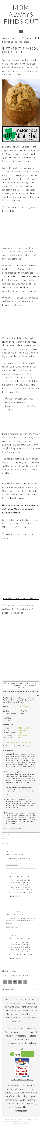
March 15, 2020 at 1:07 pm (15, 914)
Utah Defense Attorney (22, 1079)
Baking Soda (22, 735)
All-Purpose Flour (24, 728)
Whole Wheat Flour (24, 730)
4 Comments (21, 55)
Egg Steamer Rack (10, 154)
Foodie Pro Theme (25, 1120)
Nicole (11, 873)
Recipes (10, 834)
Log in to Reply (12, 865)
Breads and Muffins (21, 706)
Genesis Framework (28, 1122)
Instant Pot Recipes (13, 836)
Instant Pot (17, 146)
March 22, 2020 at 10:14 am (19, 876)
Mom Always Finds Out (21, 14)
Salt (19, 737)
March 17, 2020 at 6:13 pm (15, 854)
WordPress (26, 1124)
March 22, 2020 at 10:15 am (19, 938)
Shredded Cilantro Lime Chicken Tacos (21, 598)
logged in (14, 975)
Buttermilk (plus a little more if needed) (19, 742)
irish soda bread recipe (23, 836)
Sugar (20, 733)
